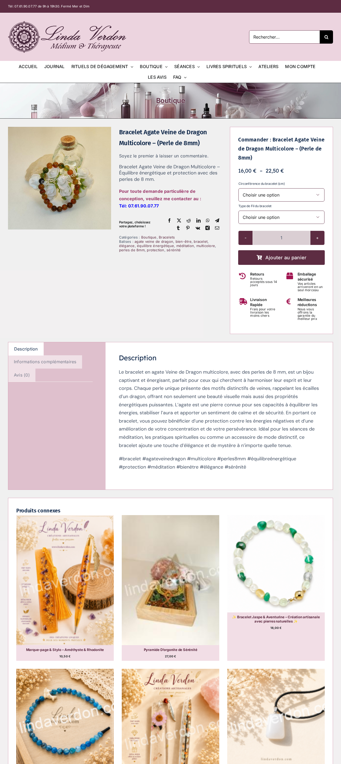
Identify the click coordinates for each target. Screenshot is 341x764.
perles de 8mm (132, 250)
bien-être (184, 241)
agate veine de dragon (154, 241)
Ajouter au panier (286, 257)
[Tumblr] (178, 228)
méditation (185, 246)
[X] (179, 220)
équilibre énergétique (155, 246)
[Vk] (198, 228)
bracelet (201, 241)
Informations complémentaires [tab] (45, 361)
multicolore (205, 246)
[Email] (217, 228)
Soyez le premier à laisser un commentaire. (164, 155)
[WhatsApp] (207, 220)
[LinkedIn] (198, 220)
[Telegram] (217, 220)
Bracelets (167, 237)
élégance (127, 246)
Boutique (149, 237)
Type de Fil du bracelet (254, 206)
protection (155, 250)
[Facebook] (169, 220)
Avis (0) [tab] (22, 375)
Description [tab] (26, 349)
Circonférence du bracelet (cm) (261, 184)
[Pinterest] (188, 228)
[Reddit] (188, 220)
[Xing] (207, 228)
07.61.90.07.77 (25, 6)
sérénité (174, 250)
